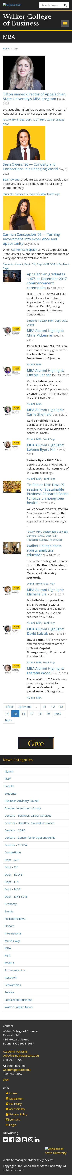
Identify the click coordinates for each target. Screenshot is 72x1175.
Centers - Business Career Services (28, 815)
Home (6, 48)
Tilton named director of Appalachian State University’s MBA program (34, 96)
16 (23, 713)
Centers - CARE (35, 535)
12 (53, 707)
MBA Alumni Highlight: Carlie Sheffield (45, 411)
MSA (7, 955)
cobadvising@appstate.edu (21, 1055)
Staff (8, 779)
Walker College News (19, 1007)
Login (12, 1125)
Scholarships (13, 985)
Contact (14, 1119)
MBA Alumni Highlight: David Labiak (45, 631)
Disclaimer (15, 1098)
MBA (42, 119)
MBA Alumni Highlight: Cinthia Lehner (45, 372)
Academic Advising (15, 1051)
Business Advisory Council (22, 801)
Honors (10, 926)
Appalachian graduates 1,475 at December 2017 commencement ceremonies (47, 281)
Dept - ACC (61, 320)
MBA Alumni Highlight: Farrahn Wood (45, 670)
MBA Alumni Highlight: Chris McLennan (45, 332)
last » (8, 720)
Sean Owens (11, 179)
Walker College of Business (27, 20)
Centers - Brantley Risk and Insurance (29, 823)
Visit (5, 1080)
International (31, 194)
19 (48, 713)
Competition (13, 852)
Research (32, 539)
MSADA (9, 963)
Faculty (7, 119)
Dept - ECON (13, 874)
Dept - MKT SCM (46, 264)
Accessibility (16, 1109)
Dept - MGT (32, 119)
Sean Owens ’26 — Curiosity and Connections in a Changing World (30, 166)
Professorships (15, 970)
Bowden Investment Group (23, 808)
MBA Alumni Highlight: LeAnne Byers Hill (45, 447)
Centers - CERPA (16, 845)
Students (8, 194)
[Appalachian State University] (18, 5)
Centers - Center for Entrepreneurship (30, 837)
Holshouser (55, 539)
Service (9, 992)
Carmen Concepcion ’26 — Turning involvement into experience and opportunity (31, 239)
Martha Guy (12, 941)
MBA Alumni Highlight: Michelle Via (45, 591)
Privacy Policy (17, 1114)
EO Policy (15, 1104)
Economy (11, 904)
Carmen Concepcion (24, 249)
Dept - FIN (29, 264)
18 (40, 713)
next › (58, 713)
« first (9, 707)
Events (31, 324)
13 (61, 707)
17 (31, 713)
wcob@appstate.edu (16, 1070)
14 (7, 713)
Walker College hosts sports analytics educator (44, 550)
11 (44, 707)
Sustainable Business (55, 531)
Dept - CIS (51, 535)
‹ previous (24, 707)
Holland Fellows (15, 918)
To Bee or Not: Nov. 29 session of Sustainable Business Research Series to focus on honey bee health (47, 493)
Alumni (19, 194)
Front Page (18, 119)
